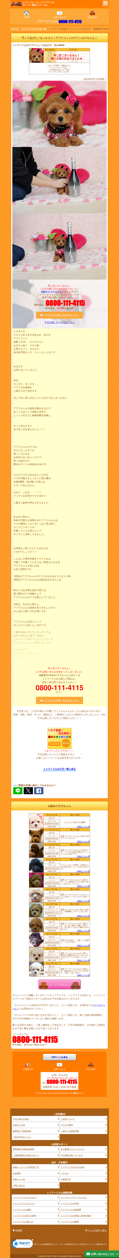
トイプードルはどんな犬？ (25, 1197)
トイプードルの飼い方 (23, 1221)
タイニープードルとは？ (24, 1203)
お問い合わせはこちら (102, 1254)
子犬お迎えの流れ (21, 1118)
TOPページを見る (59, 1057)
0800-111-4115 (70, 22)
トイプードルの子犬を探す (73, 1167)
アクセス (65, 1173)
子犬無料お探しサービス (72, 1155)
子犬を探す (92, 17)
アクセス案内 (67, 1124)
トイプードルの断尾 (70, 1221)
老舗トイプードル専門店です (26, 1167)
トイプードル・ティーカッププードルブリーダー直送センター (59, 1093)
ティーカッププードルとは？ (74, 1197)
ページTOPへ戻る (97, 1230)
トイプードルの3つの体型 (24, 1215)
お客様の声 (28, 1069)
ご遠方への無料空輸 (70, 1130)
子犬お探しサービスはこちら (59, 322)
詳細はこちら (82, 827)
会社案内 (17, 1173)
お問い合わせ (59, 17)
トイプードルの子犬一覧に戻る (59, 768)
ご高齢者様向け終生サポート (26, 1155)
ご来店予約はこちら (22, 1136)
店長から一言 (19, 1179)
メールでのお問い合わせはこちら (61, 315)
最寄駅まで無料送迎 (22, 1130)
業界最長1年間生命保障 (23, 1149)
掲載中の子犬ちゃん (51, 291)
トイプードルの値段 (22, 1209)
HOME (27, 17)
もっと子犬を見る (59, 984)
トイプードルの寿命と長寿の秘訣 (76, 1215)
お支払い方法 (19, 1124)
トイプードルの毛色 (70, 1203)
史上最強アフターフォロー (73, 1149)
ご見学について (68, 1118)
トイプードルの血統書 (71, 1209)
